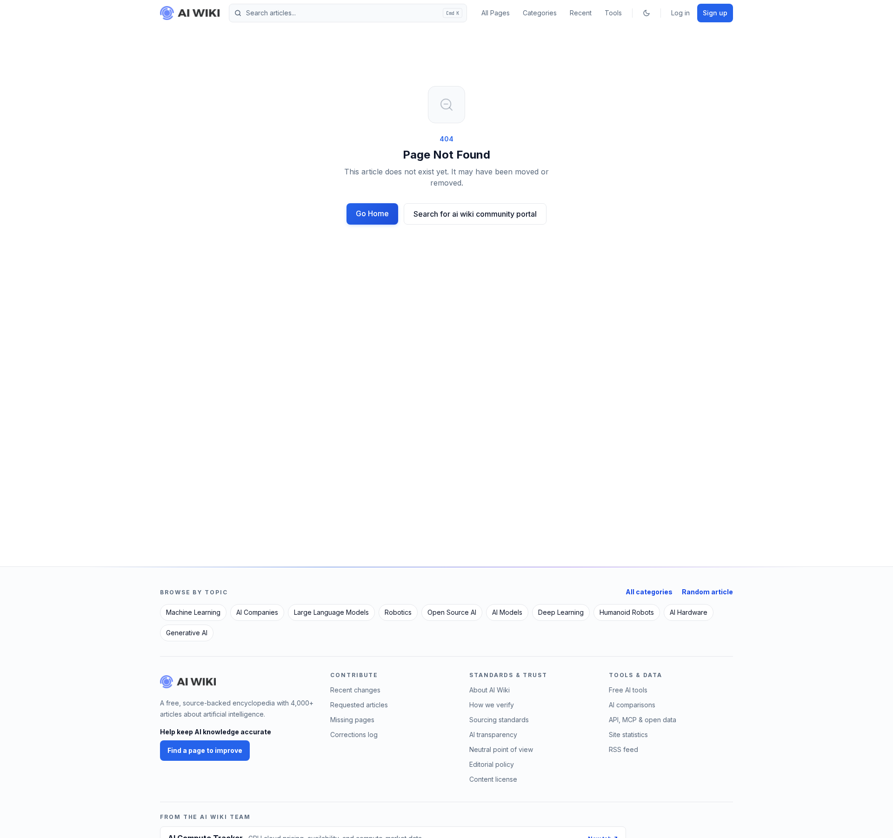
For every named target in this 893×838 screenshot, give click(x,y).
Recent (581, 13)
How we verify (491, 705)
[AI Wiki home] (188, 682)
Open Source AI (451, 612)
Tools (613, 13)
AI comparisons (632, 705)
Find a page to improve (204, 750)
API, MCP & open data (642, 720)
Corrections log (354, 734)
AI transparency (493, 734)
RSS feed (623, 749)
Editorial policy (491, 764)
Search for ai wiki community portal (475, 214)
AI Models (507, 612)
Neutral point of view (501, 749)
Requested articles (359, 705)
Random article (707, 592)
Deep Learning (561, 612)
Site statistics (628, 734)
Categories (540, 13)
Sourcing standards (499, 720)
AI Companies (257, 612)
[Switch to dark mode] (646, 13)
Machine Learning (193, 612)
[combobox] (348, 13)
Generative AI (186, 633)
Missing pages (352, 720)
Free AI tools (628, 690)
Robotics (398, 612)
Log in (680, 13)
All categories (649, 592)
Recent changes (355, 690)
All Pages (495, 13)
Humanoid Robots (627, 612)
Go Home (372, 213)
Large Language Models (331, 612)
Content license (493, 779)
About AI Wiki (489, 690)
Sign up (715, 13)
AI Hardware (688, 612)
